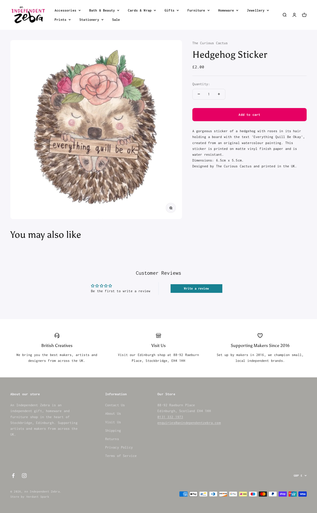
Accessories (65, 10)
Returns (112, 439)
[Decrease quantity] (199, 94)
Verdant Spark (37, 496)
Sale (116, 19)
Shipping (113, 430)
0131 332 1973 (170, 417)
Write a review (196, 288)
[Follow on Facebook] (13, 475)
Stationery (89, 19)
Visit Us (113, 422)
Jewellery (256, 10)
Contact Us (115, 405)
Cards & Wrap (140, 10)
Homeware (226, 10)
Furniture (196, 10)
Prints (60, 19)
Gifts (169, 10)
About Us (113, 413)
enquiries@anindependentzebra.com (189, 423)
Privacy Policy (119, 447)
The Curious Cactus (210, 43)
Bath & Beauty (102, 10)
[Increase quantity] (219, 94)
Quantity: (201, 84)
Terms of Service (121, 456)
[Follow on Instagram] (24, 475)
